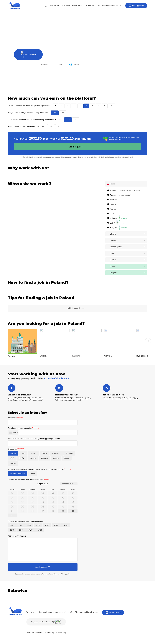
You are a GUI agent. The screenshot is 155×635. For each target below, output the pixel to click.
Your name (15, 418)
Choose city (16, 449)
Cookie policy (61, 632)
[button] (148, 341)
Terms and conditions (49, 574)
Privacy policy (65, 574)
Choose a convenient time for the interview (25, 521)
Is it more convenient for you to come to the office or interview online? (39, 469)
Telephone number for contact (23, 428)
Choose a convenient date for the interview (28, 480)
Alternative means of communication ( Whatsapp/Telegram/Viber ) (34, 439)
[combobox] (13, 432)
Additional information (17, 536)
